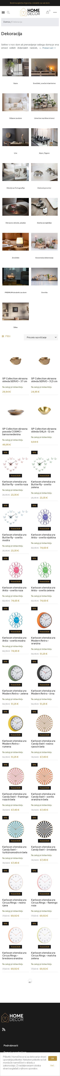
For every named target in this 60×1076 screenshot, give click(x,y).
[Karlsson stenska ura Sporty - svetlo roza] (44, 1041)
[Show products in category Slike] (15, 311)
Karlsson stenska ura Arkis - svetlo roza (14, 589)
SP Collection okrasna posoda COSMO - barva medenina (14, 431)
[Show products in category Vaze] (15, 67)
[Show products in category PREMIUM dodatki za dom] (15, 276)
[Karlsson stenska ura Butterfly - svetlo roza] (15, 464)
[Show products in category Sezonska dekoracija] (44, 241)
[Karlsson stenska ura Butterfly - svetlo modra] (15, 517)
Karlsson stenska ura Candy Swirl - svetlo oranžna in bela (43, 797)
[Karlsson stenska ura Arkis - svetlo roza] (15, 570)
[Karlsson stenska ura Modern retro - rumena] (15, 723)
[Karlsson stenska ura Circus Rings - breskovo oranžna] (15, 935)
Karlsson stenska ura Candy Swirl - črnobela (44, 848)
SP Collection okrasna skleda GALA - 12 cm (43, 430)
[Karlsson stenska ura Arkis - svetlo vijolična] (44, 517)
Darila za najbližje (44, 223)
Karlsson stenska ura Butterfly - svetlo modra (14, 537)
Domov (6, 22)
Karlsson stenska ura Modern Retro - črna (43, 692)
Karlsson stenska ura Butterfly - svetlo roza (15, 483)
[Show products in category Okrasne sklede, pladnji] (15, 207)
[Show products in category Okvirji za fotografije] (15, 172)
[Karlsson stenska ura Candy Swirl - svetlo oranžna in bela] (44, 776)
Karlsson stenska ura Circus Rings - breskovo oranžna (14, 955)
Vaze (15, 83)
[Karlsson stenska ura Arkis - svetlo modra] (15, 620)
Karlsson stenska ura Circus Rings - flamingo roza (44, 903)
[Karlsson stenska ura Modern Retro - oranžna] (44, 620)
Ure (15, 153)
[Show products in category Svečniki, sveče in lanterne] (44, 67)
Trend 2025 (16, 475)
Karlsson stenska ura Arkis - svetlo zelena (43, 589)
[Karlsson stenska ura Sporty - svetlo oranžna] (44, 988)
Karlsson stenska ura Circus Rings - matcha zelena (43, 955)
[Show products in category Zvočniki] (15, 241)
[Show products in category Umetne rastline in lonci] (44, 102)
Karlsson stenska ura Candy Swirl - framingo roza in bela (15, 797)
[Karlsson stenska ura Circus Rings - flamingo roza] (44, 882)
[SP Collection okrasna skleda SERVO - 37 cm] (15, 361)
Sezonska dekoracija (44, 258)
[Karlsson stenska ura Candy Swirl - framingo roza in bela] (15, 776)
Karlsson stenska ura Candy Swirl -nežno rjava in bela (43, 744)
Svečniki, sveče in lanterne (44, 83)
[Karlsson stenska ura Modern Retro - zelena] (15, 673)
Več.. (52, 1065)
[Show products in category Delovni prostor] (44, 172)
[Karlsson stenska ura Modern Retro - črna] (44, 673)
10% (5, 452)
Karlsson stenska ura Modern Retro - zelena (15, 692)
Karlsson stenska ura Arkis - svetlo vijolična (43, 536)
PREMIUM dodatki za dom (16, 292)
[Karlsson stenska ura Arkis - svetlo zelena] (44, 570)
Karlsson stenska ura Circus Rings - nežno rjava (14, 903)
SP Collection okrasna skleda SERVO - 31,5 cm (44, 380)
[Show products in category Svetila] (44, 276)
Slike (16, 327)
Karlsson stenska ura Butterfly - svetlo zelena (43, 484)
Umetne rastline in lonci (44, 118)
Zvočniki (15, 258)
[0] (47, 12)
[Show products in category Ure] (15, 137)
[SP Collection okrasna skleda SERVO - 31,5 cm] (44, 361)
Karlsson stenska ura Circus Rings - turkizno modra (15, 1008)
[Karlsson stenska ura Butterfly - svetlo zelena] (44, 464)
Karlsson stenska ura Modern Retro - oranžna (43, 640)
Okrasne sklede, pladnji (16, 223)
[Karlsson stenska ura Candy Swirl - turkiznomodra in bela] (15, 829)
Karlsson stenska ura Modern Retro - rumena (14, 744)
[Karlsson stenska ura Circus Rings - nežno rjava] (15, 882)
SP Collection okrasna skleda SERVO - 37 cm (14, 380)
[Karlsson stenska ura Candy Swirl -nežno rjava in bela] (44, 723)
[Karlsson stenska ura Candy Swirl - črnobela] (44, 829)
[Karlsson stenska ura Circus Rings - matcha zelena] (44, 935)
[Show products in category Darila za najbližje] (44, 207)
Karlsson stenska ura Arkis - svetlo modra (14, 639)
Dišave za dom (15, 118)
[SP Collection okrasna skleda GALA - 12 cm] (44, 411)
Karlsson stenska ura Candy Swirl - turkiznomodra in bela (14, 850)
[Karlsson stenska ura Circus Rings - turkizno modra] (15, 988)
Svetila (44, 292)
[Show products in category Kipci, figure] (44, 137)
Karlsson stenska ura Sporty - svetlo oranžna (43, 1008)
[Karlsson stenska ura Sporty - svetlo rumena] (15, 1041)
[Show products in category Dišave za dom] (15, 102)
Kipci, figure (44, 153)
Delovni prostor (44, 188)
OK (52, 1058)
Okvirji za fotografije (16, 188)
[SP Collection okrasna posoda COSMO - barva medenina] (15, 411)
